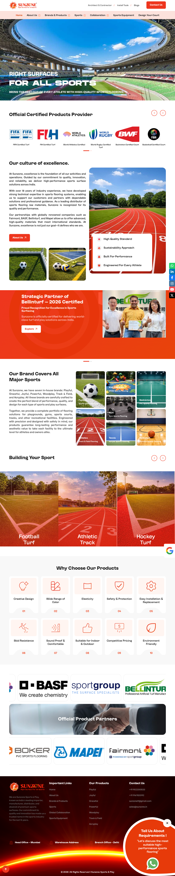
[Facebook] (172, 277)
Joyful (92, 795)
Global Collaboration (59, 812)
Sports (79, 15)
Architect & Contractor (100, 5)
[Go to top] (5, 869)
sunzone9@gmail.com (140, 801)
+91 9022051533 (137, 789)
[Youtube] (172, 289)
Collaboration (98, 15)
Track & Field (95, 818)
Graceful (93, 801)
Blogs (136, 5)
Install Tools (123, 5)
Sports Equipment (123, 15)
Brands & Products (56, 15)
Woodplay (94, 812)
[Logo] (27, 787)
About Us (32, 15)
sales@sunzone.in (138, 806)
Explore (29, 350)
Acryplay (93, 824)
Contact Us (156, 5)
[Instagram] (172, 283)
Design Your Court (148, 15)
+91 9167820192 (136, 795)
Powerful (93, 806)
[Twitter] (172, 295)
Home (19, 15)
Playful (92, 789)
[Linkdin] (172, 272)
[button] (154, 113)
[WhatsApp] (153, 864)
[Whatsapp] (172, 266)
